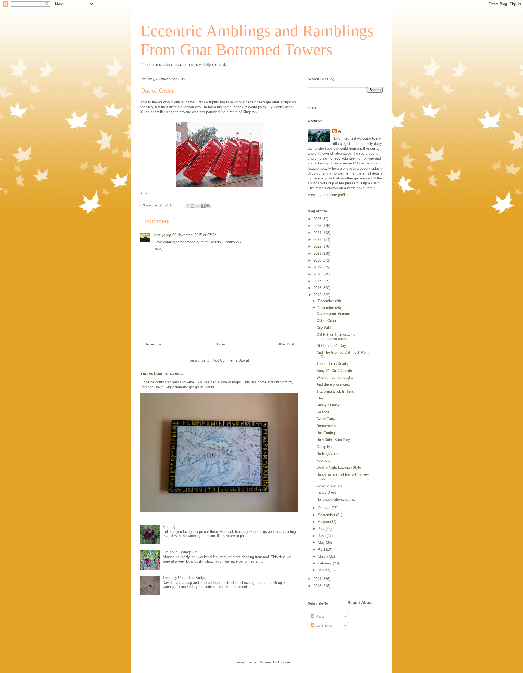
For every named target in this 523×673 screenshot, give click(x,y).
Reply (157, 249)
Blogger (284, 662)
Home (220, 344)
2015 (318, 295)
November (326, 308)
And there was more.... (334, 384)
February (325, 563)
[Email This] (187, 205)
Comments (323, 625)
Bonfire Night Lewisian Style (339, 467)
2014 (318, 579)
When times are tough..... (337, 377)
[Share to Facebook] (203, 205)
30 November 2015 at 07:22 (194, 235)
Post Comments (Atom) (230, 360)
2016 (318, 288)
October (325, 508)
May (322, 542)
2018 (318, 274)
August (324, 522)
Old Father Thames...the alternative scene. (336, 336)
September (327, 515)
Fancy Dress (327, 492)
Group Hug (325, 447)
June (322, 536)
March (323, 556)
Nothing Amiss (328, 454)
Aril (341, 131)
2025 (318, 226)
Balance (323, 412)
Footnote (323, 460)
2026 (318, 219)
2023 (318, 240)
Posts (319, 616)
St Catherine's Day (331, 346)
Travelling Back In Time (335, 391)
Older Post (285, 344)
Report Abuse (360, 602)
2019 (318, 267)
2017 (318, 281)
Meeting (169, 527)
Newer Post (153, 344)
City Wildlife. (326, 328)
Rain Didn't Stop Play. (334, 440)
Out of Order (326, 321)
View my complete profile (328, 195)
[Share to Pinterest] (208, 205)
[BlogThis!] (192, 205)
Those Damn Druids (332, 364)
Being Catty (326, 419)
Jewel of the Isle (329, 485)
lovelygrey (162, 235)
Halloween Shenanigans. (336, 499)
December (326, 301)
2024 (318, 233)
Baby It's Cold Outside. (335, 371)
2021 (318, 253)
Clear (321, 398)
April (322, 549)
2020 (318, 260)
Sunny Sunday (328, 405)
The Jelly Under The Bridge (184, 578)
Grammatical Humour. (334, 314)
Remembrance (328, 426)
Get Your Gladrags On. (181, 552)
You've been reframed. (161, 373)
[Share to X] (197, 205)
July (322, 529)
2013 (318, 586)
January (325, 570)
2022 (318, 246)
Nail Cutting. (326, 433)
